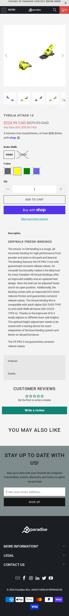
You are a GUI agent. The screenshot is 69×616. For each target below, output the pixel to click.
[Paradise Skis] (34, 10)
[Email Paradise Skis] (18, 578)
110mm (22, 154)
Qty (5, 181)
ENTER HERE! (53, 1)
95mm (9, 154)
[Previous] (6, 55)
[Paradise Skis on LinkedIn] (38, 578)
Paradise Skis (22, 589)
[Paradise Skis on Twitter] (44, 578)
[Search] (54, 10)
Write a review (34, 410)
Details (12, 373)
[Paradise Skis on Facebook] (24, 578)
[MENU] (2, 10)
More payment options (34, 219)
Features (12, 361)
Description (14, 233)
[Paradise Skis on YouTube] (51, 578)
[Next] (62, 55)
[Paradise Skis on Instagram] (31, 578)
